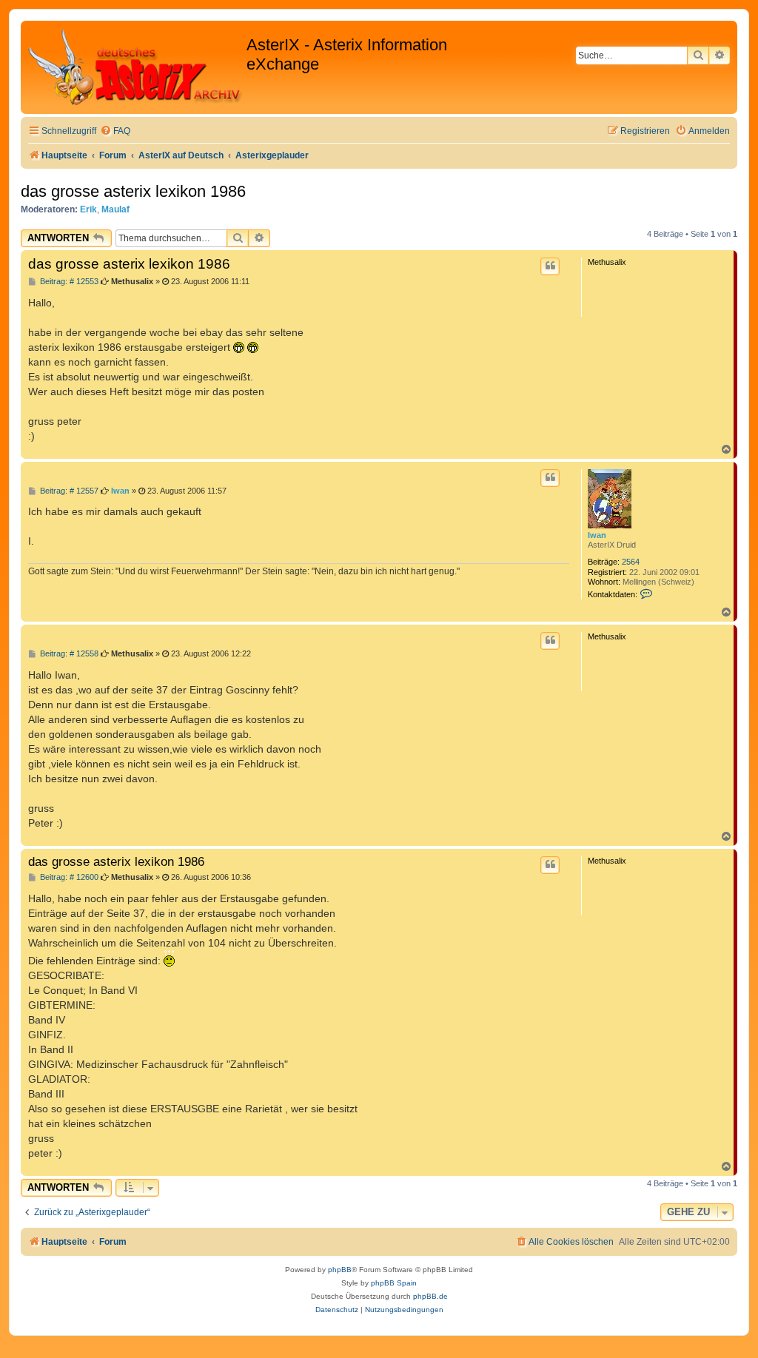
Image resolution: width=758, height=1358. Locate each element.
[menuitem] (115, 131)
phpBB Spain (394, 1283)
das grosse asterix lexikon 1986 (133, 191)
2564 (631, 561)
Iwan (597, 535)
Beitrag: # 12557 (68, 491)
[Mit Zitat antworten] (550, 266)
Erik (88, 209)
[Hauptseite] (135, 67)
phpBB (340, 1269)
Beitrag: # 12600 (68, 877)
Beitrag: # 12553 (68, 281)
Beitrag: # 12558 (68, 654)
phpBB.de (430, 1296)
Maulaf (115, 209)
